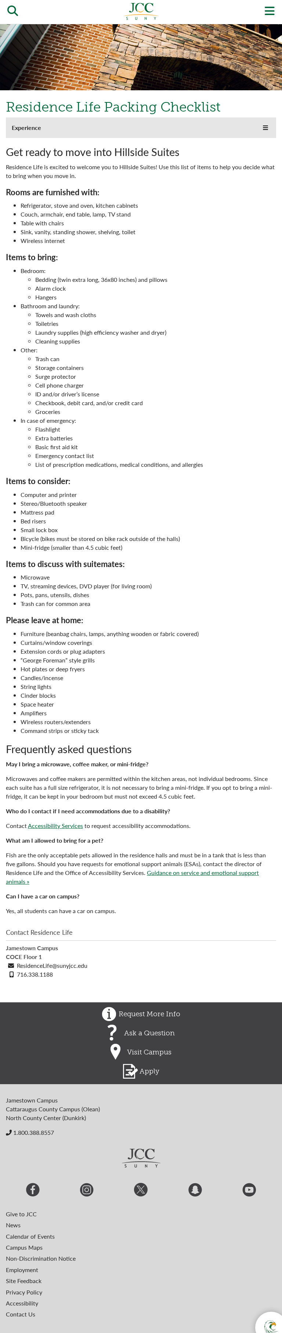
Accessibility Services (55, 825)
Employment (22, 1269)
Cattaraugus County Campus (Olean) (53, 1109)
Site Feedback (23, 1280)
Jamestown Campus (32, 1100)
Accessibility (22, 1303)
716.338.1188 (35, 974)
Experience (26, 127)
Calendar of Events (30, 1236)
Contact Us (20, 1314)
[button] (265, 127)
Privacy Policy (24, 1292)
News (13, 1225)
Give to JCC (21, 1214)
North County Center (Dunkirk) (46, 1118)
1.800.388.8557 (33, 1132)
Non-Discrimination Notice (41, 1258)
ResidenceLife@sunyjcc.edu (52, 965)
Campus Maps (24, 1247)
